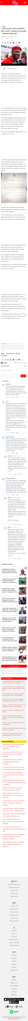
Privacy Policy (14, 896)
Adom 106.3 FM (14, 909)
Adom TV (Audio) (14, 942)
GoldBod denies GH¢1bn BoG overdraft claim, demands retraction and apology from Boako (14, 782)
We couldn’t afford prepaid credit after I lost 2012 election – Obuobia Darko (14, 809)
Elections (14, 994)
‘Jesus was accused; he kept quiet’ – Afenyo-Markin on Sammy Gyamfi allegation (13, 754)
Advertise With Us (14, 887)
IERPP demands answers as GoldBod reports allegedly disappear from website (13, 844)
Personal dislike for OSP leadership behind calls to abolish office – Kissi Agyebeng (13, 695)
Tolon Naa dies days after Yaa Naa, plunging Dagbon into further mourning (12, 762)
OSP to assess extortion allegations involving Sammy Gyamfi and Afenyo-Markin (13, 775)
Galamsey (14, 988)
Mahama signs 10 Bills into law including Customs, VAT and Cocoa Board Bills (13, 795)
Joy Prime (14, 936)
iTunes (20, 1006)
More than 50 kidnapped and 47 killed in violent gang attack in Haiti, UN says (12, 735)
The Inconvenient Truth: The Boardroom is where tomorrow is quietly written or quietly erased (13, 689)
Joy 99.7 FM (14, 906)
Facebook (14, 958)
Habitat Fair (14, 983)
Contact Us (14, 890)
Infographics (14, 970)
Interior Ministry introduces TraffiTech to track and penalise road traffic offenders (14, 803)
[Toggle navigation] (25, 3)
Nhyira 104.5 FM (14, 921)
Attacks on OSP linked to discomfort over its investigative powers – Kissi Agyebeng (13, 706)
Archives (14, 991)
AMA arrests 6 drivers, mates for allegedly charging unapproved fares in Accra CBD (13, 701)
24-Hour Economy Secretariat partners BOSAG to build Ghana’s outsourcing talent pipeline (13, 718)
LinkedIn (14, 967)
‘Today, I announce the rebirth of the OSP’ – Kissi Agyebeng (13, 724)
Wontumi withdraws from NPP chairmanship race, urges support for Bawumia (13, 821)
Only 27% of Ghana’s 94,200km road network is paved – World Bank (13, 730)
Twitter (14, 961)
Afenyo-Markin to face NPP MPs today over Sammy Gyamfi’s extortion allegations (13, 746)
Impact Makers (14, 986)
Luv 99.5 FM (14, 918)
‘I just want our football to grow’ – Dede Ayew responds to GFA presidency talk (14, 829)
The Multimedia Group (14, 884)
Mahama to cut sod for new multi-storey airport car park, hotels (13, 789)
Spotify (15, 1011)
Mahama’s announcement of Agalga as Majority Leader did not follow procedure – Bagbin (14, 836)
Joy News (14, 930)
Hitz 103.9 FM (14, 912)
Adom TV (14, 933)
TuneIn (11, 1006)
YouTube (14, 955)
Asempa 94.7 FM (14, 915)
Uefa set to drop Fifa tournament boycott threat (13, 712)
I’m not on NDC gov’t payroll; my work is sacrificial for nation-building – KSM (14, 768)
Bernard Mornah (10, 353)
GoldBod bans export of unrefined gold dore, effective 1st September (14, 815)
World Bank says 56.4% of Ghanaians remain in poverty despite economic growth (13, 683)
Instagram (14, 964)
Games (14, 980)
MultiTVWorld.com (14, 939)
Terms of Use (14, 893)
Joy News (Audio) (14, 945)
